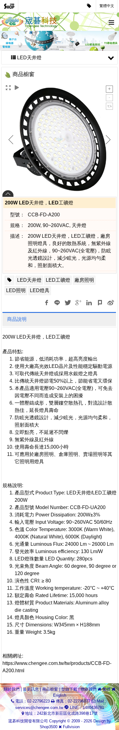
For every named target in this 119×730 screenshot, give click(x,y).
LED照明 (16, 290)
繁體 (106, 689)
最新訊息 (31, 689)
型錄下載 (69, 689)
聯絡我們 (88, 689)
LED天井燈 (29, 280)
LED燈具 (39, 290)
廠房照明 (84, 280)
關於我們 (12, 689)
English (59, 695)
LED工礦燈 (58, 280)
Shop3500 (48, 726)
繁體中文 (106, 6)
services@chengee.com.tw (39, 707)
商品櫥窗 (50, 689)
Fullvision (71, 726)
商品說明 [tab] (17, 319)
